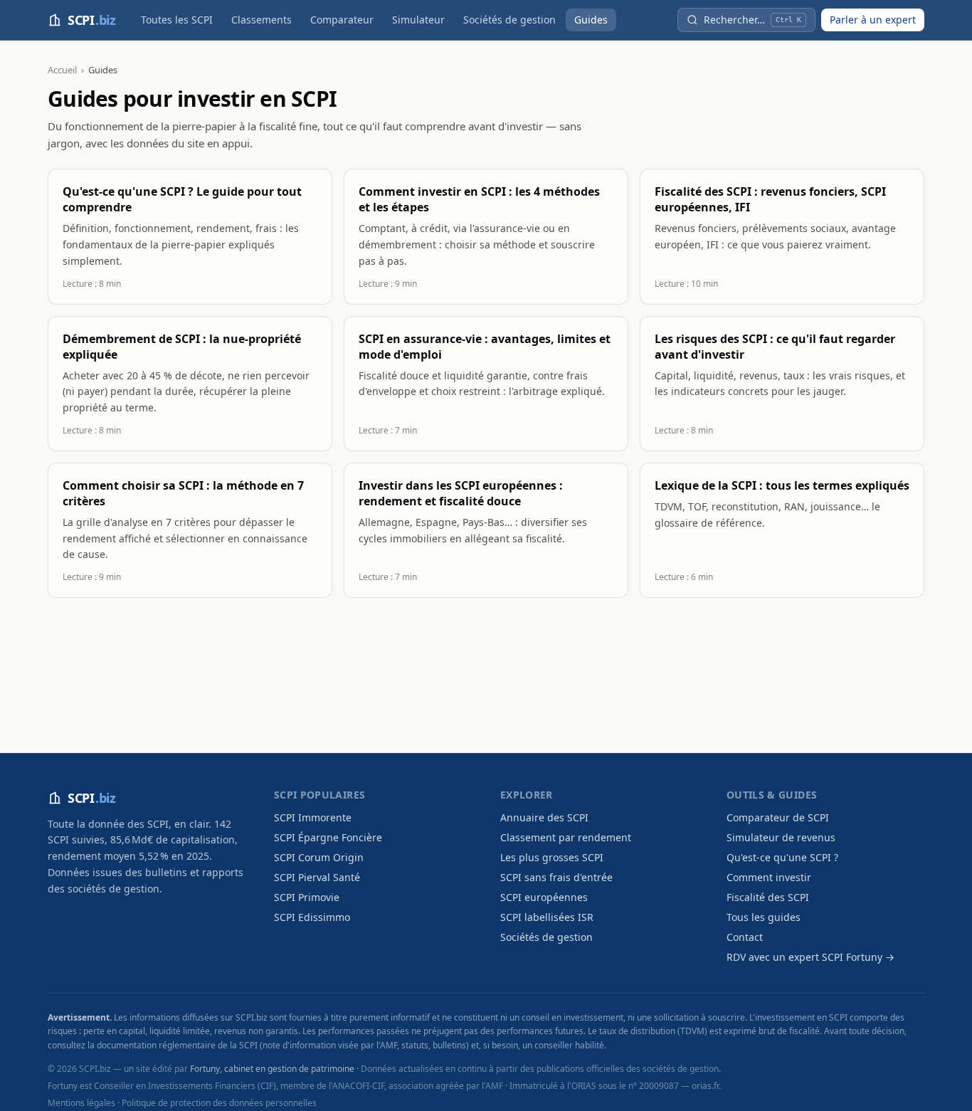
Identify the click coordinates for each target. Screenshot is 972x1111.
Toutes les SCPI (177, 19)
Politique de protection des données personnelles (219, 1103)
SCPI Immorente (313, 817)
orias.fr (705, 1086)
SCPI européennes (544, 897)
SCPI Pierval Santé (317, 877)
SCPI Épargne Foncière (328, 837)
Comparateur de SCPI (778, 817)
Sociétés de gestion (509, 19)
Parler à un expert (873, 19)
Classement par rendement (565, 837)
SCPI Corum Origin (319, 857)
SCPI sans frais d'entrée (556, 877)
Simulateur (418, 19)
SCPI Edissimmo (312, 917)
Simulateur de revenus (781, 837)
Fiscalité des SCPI (768, 897)
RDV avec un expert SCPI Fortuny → (810, 957)
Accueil (62, 69)
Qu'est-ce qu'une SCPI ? (782, 857)
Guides (591, 19)
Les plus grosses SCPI (551, 857)
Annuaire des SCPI (544, 817)
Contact (745, 937)
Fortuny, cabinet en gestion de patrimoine (272, 1069)
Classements (261, 19)
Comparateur (342, 19)
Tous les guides (764, 917)
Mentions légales (81, 1103)
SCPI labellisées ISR (546, 917)
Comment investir (769, 877)
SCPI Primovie (306, 897)
